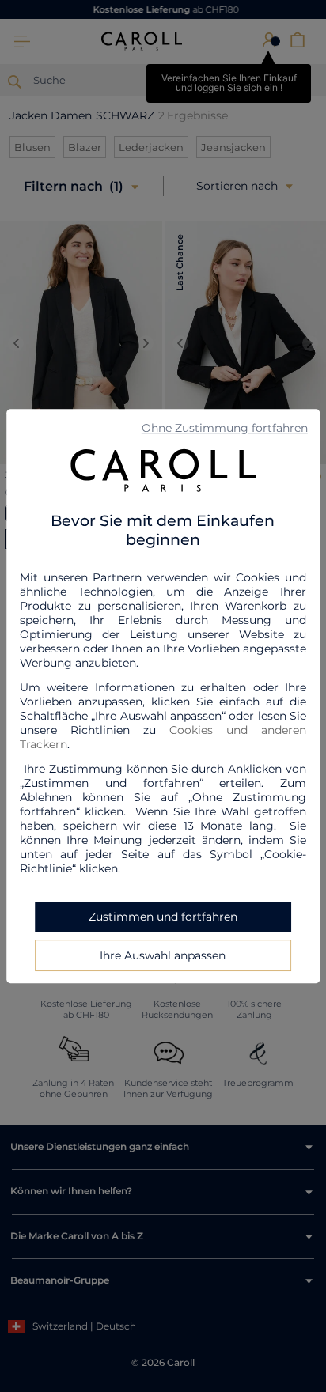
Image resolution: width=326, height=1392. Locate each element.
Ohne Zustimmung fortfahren (225, 428)
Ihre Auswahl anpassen (163, 955)
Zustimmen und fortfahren (163, 917)
